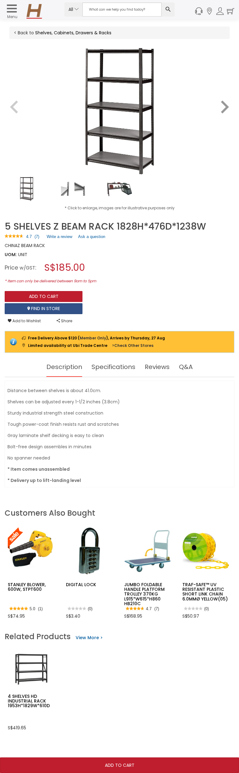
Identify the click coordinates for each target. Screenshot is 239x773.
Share (66, 320)
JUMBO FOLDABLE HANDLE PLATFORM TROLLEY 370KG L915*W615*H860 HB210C (144, 594)
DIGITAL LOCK (81, 584)
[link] (14, 236)
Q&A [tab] (186, 366)
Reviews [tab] (157, 366)
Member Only (93, 338)
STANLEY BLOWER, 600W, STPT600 (27, 586)
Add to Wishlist (26, 320)
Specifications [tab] (113, 366)
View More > (89, 637)
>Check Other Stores (132, 345)
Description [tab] (64, 366)
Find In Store (45, 308)
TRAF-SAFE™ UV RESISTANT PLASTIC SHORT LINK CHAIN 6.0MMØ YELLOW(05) (205, 591)
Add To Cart (119, 765)
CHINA (11, 245)
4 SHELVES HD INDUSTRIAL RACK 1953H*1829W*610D (29, 701)
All (71, 9)
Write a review (59, 238)
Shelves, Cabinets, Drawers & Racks (73, 33)
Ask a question (91, 236)
